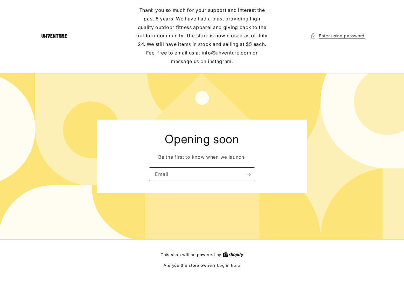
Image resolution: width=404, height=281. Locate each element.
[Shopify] (233, 254)
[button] (338, 35)
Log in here (228, 265)
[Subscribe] (248, 174)
